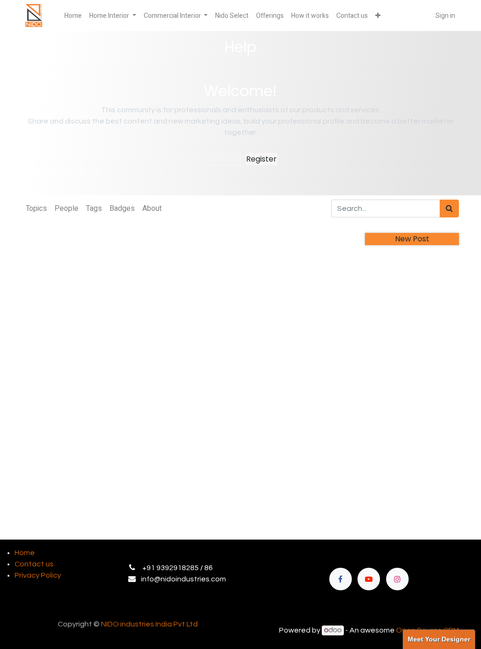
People (66, 208)
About (152, 208)
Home (25, 552)
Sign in (445, 16)
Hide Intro (222, 159)
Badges (122, 208)
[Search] (449, 208)
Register (261, 159)
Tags (94, 208)
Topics (36, 208)
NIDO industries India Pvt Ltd (149, 624)
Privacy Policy (38, 575)
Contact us (34, 564)
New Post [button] (412, 238)
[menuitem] (73, 15)
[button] (378, 15)
